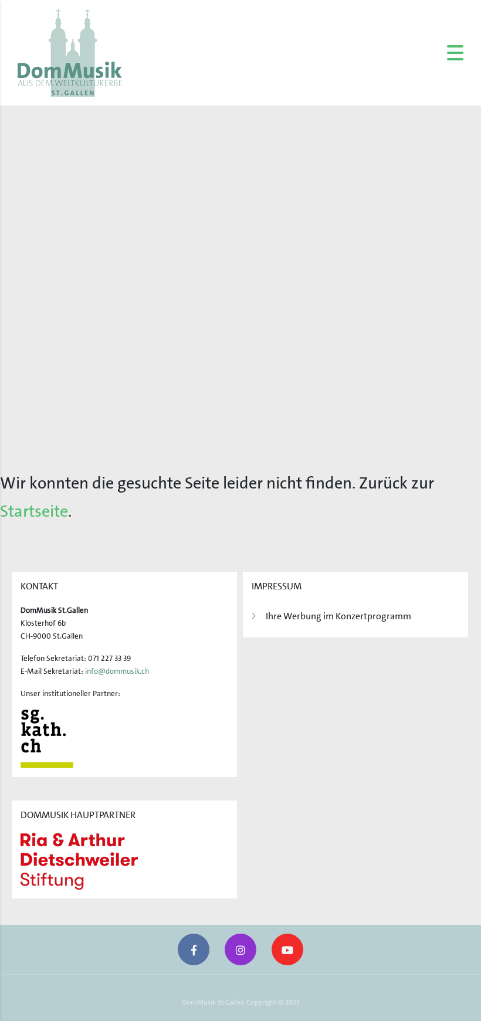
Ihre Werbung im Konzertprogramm (338, 616)
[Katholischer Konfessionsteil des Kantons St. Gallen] (47, 738)
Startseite (34, 511)
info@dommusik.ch (117, 671)
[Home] (70, 52)
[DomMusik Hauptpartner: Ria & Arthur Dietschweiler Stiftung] (79, 861)
